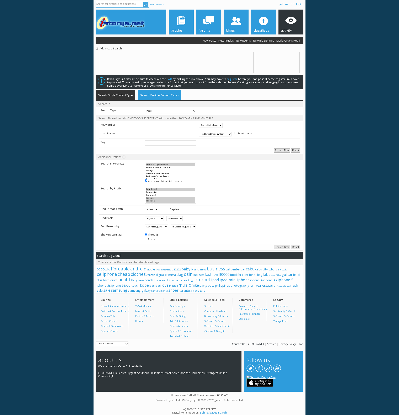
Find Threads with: (112, 208)
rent (275, 285)
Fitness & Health (179, 326)
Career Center (109, 321)
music (185, 285)
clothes (138, 274)
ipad (215, 279)
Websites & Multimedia (217, 326)
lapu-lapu (155, 285)
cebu (250, 268)
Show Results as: (111, 234)
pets (211, 285)
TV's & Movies (143, 306)
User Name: (108, 133)
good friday (276, 275)
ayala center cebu (163, 269)
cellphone (107, 274)
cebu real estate (277, 269)
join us (283, 4)
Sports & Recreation (181, 331)
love (165, 285)
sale (106, 290)
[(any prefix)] (170, 192)
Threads (153, 234)
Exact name (244, 133)
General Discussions (112, 326)
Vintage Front (280, 321)
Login (299, 4)
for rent (242, 275)
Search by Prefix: (111, 188)
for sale (254, 275)
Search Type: (109, 110)
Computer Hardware (215, 311)
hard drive (110, 280)
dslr (188, 274)
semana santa (159, 290)
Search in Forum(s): (112, 163)
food (233, 275)
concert (150, 275)
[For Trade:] (170, 201)
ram (252, 285)
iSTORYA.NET (256, 344)
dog (179, 274)
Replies (174, 209)
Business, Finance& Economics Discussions (253, 307)
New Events (243, 40)
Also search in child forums (164, 181)
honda (149, 280)
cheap (124, 274)
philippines (222, 285)
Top (301, 344)
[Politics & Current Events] (170, 176)
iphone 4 (256, 280)
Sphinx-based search (213, 412)
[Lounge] (170, 170)
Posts (151, 239)
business (216, 269)
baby (185, 268)
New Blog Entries (263, 40)
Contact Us (238, 344)
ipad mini (228, 279)
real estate (264, 285)
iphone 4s (270, 280)
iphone (243, 279)
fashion (211, 274)
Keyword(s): (108, 124)
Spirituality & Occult (284, 311)
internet (202, 279)
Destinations (176, 311)
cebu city (261, 269)
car (243, 269)
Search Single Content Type (115, 95)
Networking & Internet (216, 316)
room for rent (285, 286)
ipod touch (131, 285)
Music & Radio (143, 311)
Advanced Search (157, 4)
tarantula (185, 290)
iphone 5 (285, 279)
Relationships (177, 306)
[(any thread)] (170, 189)
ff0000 (224, 274)
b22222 (176, 269)
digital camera (166, 275)
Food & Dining (178, 316)
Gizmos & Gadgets (214, 331)
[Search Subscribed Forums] (170, 167)
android (138, 269)
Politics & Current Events (114, 311)
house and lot (162, 280)
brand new (198, 269)
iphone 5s (104, 285)
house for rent (179, 280)
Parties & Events (144, 316)
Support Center (109, 331)
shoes (173, 290)
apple (151, 269)
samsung (119, 290)
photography (240, 285)
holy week (138, 280)
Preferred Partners (249, 313)
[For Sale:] (170, 198)
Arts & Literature (179, 321)
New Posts (209, 40)
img (190, 280)
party (203, 285)
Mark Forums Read (288, 40)
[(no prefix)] (170, 195)
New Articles (226, 40)
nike (195, 285)
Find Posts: (107, 218)
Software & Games (214, 321)
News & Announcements (114, 306)
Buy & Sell (244, 318)
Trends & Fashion (179, 336)
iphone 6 (117, 285)
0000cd (102, 269)
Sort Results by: (110, 226)
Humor (139, 321)
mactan (173, 285)
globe (265, 274)
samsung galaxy (139, 290)
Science (208, 306)
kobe (144, 285)
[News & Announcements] (170, 173)
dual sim (198, 275)
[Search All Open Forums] (170, 164)
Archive (271, 344)
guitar (287, 274)
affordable (119, 269)
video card (199, 290)
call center (233, 269)
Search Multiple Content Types (159, 95)
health (125, 279)
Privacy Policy (287, 344)
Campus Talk (108, 316)
